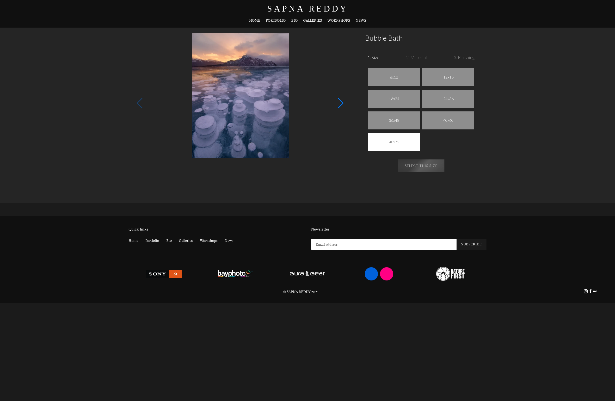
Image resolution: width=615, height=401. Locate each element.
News (229, 240)
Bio (169, 240)
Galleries (186, 240)
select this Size (421, 166)
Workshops (208, 240)
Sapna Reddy (307, 8)
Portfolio (152, 240)
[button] (341, 103)
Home (133, 240)
